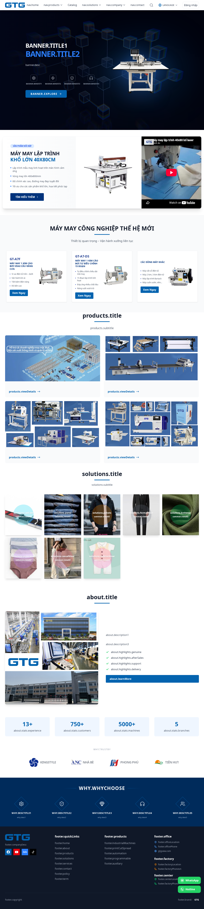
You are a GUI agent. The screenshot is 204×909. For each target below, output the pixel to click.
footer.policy (62, 873)
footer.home (62, 843)
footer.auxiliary (113, 863)
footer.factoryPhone (168, 883)
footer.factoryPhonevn (169, 868)
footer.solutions (64, 858)
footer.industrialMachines (120, 843)
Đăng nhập (190, 5)
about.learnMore (120, 679)
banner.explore (44, 94)
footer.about (62, 848)
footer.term (62, 879)
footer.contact (63, 868)
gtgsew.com (164, 850)
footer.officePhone (167, 846)
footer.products (64, 853)
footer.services (63, 863)
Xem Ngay (18, 293)
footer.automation (116, 853)
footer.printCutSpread (118, 848)
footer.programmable (118, 858)
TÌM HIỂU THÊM (25, 197)
